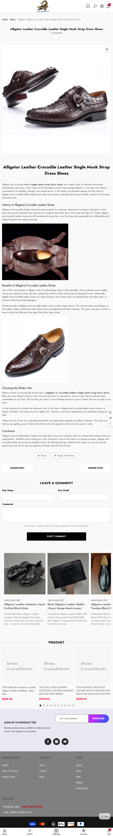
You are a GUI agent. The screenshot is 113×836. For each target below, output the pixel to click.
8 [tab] (65, 705)
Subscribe (98, 718)
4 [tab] (51, 705)
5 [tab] (55, 705)
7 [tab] (62, 705)
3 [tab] (47, 705)
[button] (95, 6)
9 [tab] (69, 705)
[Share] (107, 49)
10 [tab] (72, 705)
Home (5, 19)
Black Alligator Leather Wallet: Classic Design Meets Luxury (66, 606)
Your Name (8, 490)
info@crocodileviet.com (21, 812)
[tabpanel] (19, 675)
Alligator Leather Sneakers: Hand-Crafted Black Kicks (24, 606)
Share (107, 49)
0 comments (56, 32)
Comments (7, 504)
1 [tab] (40, 705)
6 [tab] (58, 705)
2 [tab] (44, 705)
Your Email (63, 490)
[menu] (88, 6)
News (12, 19)
